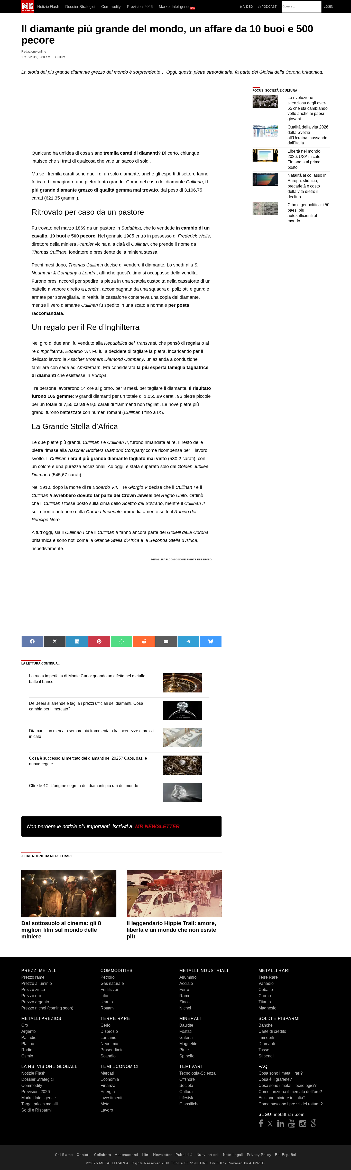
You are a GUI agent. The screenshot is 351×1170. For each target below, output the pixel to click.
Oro (24, 1025)
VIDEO (248, 6)
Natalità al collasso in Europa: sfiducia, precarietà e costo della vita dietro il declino (307, 186)
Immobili (266, 1037)
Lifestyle (187, 1098)
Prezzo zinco (33, 989)
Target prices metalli (39, 1104)
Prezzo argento (35, 1002)
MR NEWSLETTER (157, 826)
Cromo (264, 996)
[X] (270, 1125)
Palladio (28, 1037)
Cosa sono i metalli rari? (280, 1073)
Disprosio (109, 1031)
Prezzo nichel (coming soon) (47, 1008)
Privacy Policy (259, 1155)
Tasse (263, 1050)
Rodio (26, 1050)
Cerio (105, 1025)
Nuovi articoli (208, 1155)
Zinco (184, 1002)
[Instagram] (303, 1125)
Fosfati (185, 1031)
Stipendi (266, 1056)
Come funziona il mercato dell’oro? (290, 1091)
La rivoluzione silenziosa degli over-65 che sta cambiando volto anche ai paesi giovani (308, 108)
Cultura (186, 1091)
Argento (28, 1031)
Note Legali (233, 1155)
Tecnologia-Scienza (197, 1073)
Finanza (107, 1085)
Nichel (185, 1008)
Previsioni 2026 (140, 6)
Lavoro (106, 1110)
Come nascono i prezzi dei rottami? (290, 1104)
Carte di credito (272, 1031)
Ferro (184, 989)
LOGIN (328, 6)
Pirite (184, 1050)
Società (186, 1085)
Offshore (187, 1079)
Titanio (264, 1002)
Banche (265, 1025)
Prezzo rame (32, 977)
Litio (104, 996)
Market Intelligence (177, 6)
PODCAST (268, 6)
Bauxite (186, 1025)
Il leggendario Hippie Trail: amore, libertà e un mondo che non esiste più (171, 930)
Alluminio (188, 977)
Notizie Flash (48, 6)
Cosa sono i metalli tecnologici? (287, 1085)
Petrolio (107, 977)
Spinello (187, 1056)
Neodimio (109, 1044)
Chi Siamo (64, 1155)
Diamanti (266, 1044)
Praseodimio (112, 1050)
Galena (186, 1037)
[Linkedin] (280, 1125)
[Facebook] (260, 1125)
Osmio (27, 1056)
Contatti (83, 1155)
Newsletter (162, 1155)
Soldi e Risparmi (36, 1110)
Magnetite (188, 1044)
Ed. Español (285, 1155)
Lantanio (108, 1037)
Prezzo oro (31, 996)
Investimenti (111, 1098)
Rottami (107, 1008)
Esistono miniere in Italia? (282, 1098)
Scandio (108, 1056)
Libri (146, 1155)
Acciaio (186, 983)
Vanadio (266, 983)
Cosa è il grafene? (275, 1079)
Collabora (102, 1155)
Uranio (106, 1002)
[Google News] (313, 1125)
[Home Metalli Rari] (27, 11)
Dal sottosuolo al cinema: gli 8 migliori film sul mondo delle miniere (61, 930)
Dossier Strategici (80, 6)
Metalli (106, 1104)
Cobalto (265, 989)
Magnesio (267, 1008)
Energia (107, 1091)
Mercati (107, 1073)
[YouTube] (291, 1125)
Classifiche (189, 1104)
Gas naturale (112, 983)
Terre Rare (268, 977)
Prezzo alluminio (36, 983)
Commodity (111, 6)
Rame (184, 996)
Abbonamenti (126, 1155)
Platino (27, 1044)
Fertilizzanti (111, 989)
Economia (109, 1079)
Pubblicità (184, 1155)
